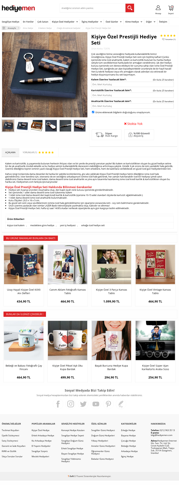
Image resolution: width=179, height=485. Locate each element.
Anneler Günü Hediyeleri (103, 445)
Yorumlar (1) (170, 39)
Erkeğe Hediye (128, 430)
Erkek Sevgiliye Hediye (72, 448)
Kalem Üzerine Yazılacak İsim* (108, 79)
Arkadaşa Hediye (129, 451)
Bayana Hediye (128, 435)
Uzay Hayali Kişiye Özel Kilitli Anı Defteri (24, 291)
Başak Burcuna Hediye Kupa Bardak (111, 367)
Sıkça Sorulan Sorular (12, 456)
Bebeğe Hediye (128, 445)
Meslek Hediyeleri (40, 456)
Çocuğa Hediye (128, 440)
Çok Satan (42, 21)
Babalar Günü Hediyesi (102, 458)
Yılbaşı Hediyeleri (99, 440)
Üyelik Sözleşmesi (10, 435)
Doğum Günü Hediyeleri (103, 435)
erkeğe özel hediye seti (93, 225)
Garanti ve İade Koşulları (14, 445)
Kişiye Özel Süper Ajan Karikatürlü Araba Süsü (155, 367)
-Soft (71, 476)
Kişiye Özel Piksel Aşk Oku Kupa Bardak (67, 367)
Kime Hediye (132, 21)
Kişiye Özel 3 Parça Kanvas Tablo (111, 291)
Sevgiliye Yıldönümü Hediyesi (71, 460)
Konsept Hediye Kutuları (73, 430)
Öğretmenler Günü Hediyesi (100, 452)
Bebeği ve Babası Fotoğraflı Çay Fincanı (24, 367)
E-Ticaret (78, 476)
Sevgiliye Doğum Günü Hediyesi (72, 442)
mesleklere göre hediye (42, 225)
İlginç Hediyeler (90, 21)
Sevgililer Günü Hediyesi (103, 430)
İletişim (163, 21)
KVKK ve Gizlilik (9, 451)
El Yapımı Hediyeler (41, 445)
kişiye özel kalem (15, 225)
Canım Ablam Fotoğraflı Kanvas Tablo (67, 291)
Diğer (149, 21)
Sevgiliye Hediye (10, 21)
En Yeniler (28, 21)
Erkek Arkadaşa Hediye (43, 435)
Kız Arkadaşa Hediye (42, 440)
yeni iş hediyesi (68, 225)
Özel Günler (112, 21)
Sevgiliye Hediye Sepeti (72, 435)
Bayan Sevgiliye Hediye (72, 453)
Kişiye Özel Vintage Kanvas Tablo (155, 291)
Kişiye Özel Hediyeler (63, 21)
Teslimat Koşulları (10, 430)
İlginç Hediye (127, 456)
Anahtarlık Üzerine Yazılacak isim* (111, 101)
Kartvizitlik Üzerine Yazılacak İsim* (111, 90)
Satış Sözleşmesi (10, 440)
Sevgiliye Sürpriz (40, 451)
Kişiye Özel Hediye (40, 430)
